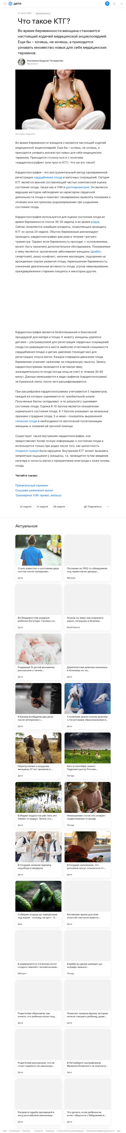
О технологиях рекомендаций (70, 1131)
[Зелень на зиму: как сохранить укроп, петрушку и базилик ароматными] (88, 607)
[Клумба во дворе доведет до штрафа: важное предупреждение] (88, 953)
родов (95, 221)
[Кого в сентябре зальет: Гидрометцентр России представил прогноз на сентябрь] (88, 756)
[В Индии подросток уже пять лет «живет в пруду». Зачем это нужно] (38, 805)
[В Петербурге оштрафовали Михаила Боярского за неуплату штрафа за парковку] (88, 1052)
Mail (5, 1131)
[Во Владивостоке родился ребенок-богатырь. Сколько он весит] (38, 607)
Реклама (26, 1131)
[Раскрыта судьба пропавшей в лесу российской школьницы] (38, 1102)
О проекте (38, 1131)
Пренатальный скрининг (31, 485)
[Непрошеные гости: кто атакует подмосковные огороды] (88, 805)
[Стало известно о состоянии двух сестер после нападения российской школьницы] (38, 558)
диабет (96, 251)
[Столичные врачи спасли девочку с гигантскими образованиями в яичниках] (88, 706)
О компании (14, 1131)
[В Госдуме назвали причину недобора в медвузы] (38, 854)
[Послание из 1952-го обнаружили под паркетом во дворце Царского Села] (88, 558)
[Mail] (10, 3)
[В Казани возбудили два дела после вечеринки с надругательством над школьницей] (38, 706)
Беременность (43, 13)
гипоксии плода (26, 421)
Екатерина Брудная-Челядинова (45, 60)
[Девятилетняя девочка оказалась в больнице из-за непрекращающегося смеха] (88, 657)
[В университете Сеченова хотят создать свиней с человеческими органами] (38, 953)
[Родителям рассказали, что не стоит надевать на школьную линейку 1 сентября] (38, 1052)
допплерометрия (77, 187)
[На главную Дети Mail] (16, 3)
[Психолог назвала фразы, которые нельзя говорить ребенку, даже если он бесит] (88, 1003)
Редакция (50, 1131)
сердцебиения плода (48, 177)
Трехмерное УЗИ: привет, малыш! (38, 495)
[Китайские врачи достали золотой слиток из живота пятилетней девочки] (88, 904)
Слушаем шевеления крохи (34, 490)
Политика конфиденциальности (100, 1131)
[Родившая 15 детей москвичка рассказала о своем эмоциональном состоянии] (38, 657)
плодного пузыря (27, 450)
